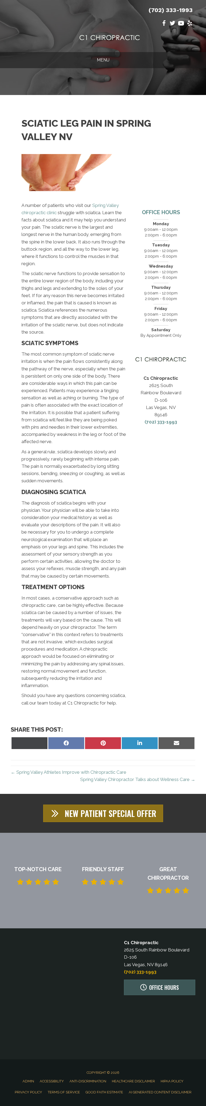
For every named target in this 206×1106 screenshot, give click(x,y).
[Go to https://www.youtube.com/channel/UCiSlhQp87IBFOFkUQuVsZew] (181, 24)
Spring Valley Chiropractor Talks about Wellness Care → (137, 779)
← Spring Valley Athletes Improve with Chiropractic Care (68, 772)
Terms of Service (64, 1092)
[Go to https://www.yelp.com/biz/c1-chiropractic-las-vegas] (190, 24)
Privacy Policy (28, 1092)
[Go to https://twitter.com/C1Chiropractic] (172, 24)
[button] (103, 813)
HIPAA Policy (172, 1081)
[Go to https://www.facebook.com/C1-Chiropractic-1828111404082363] (164, 24)
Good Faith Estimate (104, 1092)
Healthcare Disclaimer (133, 1081)
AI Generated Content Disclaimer (160, 1092)
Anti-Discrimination (87, 1081)
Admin (28, 1081)
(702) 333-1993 (171, 10)
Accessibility (52, 1081)
